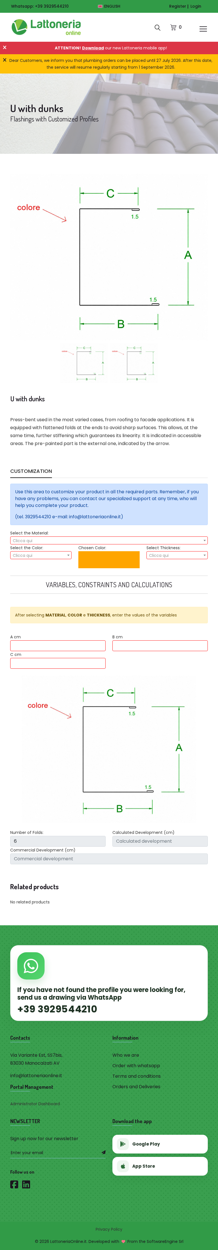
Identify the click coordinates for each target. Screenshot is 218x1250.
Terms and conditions (136, 1076)
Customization (31, 472)
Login (195, 6)
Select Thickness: (163, 548)
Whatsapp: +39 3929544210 (40, 6)
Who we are (125, 1055)
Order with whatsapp (136, 1065)
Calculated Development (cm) (143, 832)
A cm (15, 637)
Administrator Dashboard (35, 1104)
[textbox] (109, 541)
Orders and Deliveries (136, 1086)
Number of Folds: (26, 832)
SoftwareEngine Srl (165, 1241)
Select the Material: (29, 533)
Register (177, 6)
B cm (117, 637)
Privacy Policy (109, 1229)
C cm (15, 654)
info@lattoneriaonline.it (36, 1075)
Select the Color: (26, 548)
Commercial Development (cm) (43, 850)
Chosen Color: (92, 548)
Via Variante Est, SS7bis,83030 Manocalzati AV (36, 1059)
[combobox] (109, 540)
